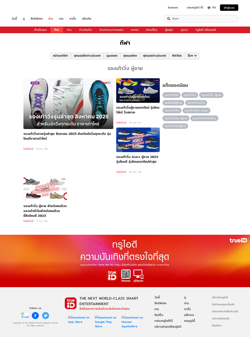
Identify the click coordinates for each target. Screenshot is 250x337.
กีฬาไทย (177, 55)
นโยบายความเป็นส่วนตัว (225, 311)
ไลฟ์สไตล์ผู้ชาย (173, 102)
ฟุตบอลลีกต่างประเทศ (87, 55)
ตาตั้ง (72, 18)
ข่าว (69, 29)
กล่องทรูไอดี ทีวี (195, 7)
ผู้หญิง (169, 29)
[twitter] (45, 315)
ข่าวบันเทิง (85, 29)
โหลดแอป (173, 7)
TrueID (23, 7)
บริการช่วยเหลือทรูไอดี (167, 326)
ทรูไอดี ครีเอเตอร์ (205, 29)
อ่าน (50, 18)
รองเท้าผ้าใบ (172, 110)
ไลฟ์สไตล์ (28, 149)
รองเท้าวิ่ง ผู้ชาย (211, 95)
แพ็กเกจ (189, 315)
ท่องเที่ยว (151, 29)
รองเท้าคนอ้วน (196, 102)
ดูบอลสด (112, 55)
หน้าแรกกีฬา (60, 55)
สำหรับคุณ (40, 29)
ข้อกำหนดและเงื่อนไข (223, 304)
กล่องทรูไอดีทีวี (163, 320)
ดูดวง (184, 29)
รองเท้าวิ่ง (190, 95)
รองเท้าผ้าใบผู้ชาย (175, 126)
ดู (24, 18)
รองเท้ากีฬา (172, 95)
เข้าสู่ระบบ (229, 7)
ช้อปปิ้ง (158, 315)
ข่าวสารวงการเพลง (111, 29)
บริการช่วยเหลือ (220, 318)
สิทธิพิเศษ (36, 18)
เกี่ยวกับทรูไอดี (220, 297)
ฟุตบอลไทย (130, 55)
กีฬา (56, 29)
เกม (61, 18)
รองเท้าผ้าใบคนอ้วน (204, 118)
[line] (25, 315)
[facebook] (35, 315)
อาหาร (134, 29)
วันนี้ (14, 18)
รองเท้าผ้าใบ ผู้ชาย (176, 118)
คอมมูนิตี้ (189, 320)
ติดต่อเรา (217, 325)
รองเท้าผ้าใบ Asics (196, 110)
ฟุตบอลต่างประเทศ (154, 55)
